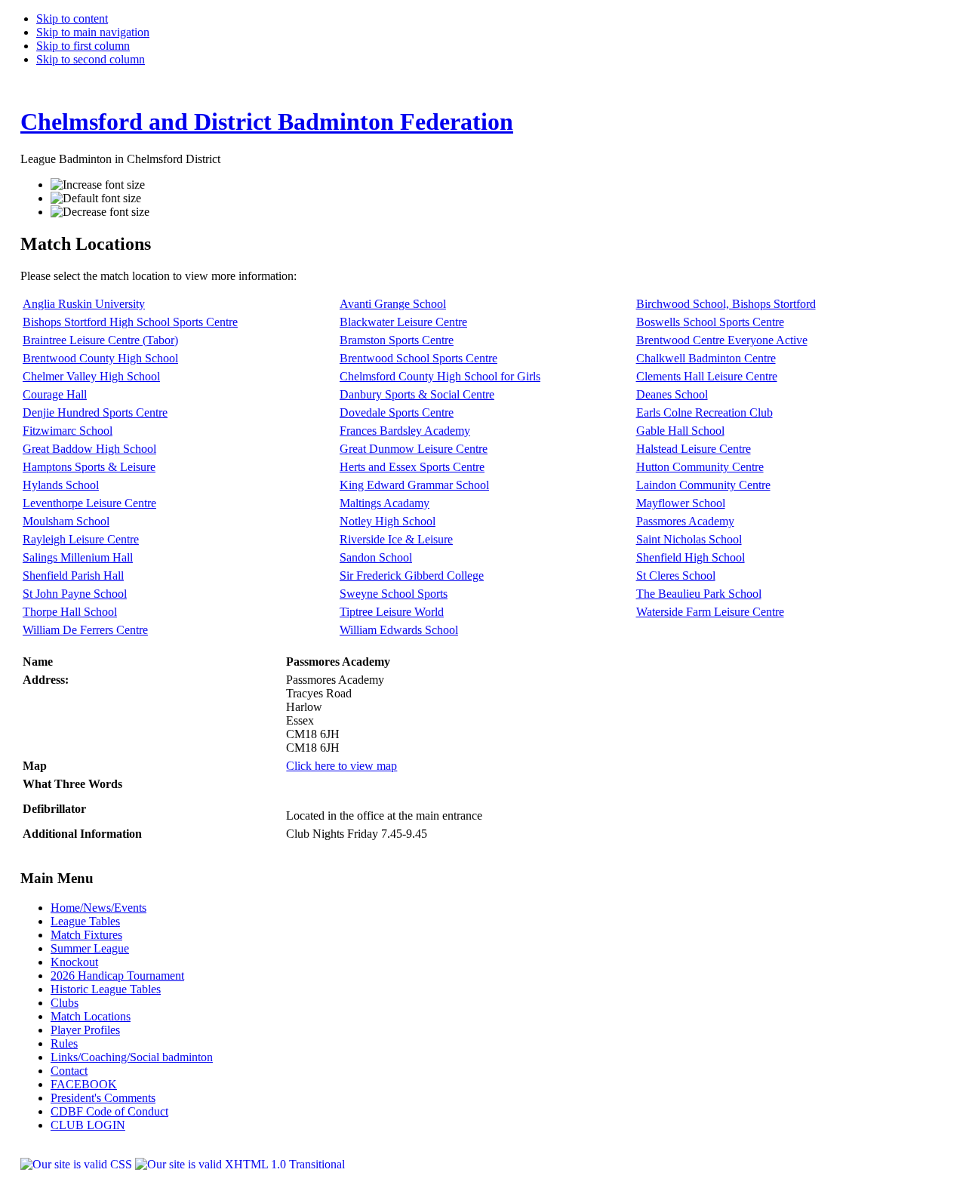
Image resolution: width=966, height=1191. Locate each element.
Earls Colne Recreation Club (704, 412)
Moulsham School (66, 521)
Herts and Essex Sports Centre (412, 466)
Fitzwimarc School (67, 430)
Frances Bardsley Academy (405, 430)
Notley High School (387, 521)
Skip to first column (83, 45)
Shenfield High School (690, 557)
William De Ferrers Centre (85, 629)
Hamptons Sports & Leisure (89, 466)
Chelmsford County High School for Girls (440, 376)
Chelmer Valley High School (91, 376)
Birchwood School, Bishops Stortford (726, 303)
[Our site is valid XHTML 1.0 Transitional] (240, 1164)
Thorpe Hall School (70, 611)
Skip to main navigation (92, 32)
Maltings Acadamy (384, 503)
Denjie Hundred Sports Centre (95, 412)
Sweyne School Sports (394, 593)
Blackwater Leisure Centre (403, 321)
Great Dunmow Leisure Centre (414, 448)
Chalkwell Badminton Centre (706, 358)
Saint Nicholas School (689, 539)
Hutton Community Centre (700, 466)
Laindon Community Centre (703, 485)
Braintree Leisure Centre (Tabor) (100, 340)
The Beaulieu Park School (698, 593)
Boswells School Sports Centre (710, 321)
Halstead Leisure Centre (693, 448)
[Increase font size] (98, 185)
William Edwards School (399, 629)
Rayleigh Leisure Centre (81, 539)
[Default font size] (96, 198)
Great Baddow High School (89, 448)
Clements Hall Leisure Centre (706, 376)
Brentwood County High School (100, 358)
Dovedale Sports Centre (397, 412)
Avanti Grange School (393, 303)
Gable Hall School (680, 430)
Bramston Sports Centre (397, 340)
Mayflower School (680, 503)
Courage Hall (55, 394)
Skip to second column (90, 59)
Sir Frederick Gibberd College (412, 575)
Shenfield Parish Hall (73, 575)
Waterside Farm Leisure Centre (710, 611)
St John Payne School (75, 593)
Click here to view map (341, 765)
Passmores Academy (685, 521)
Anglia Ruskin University (84, 303)
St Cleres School (675, 575)
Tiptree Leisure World (392, 611)
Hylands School (61, 485)
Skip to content (72, 18)
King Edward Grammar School (414, 485)
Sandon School (376, 557)
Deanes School (672, 394)
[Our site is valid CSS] (77, 1164)
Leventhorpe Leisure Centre (89, 503)
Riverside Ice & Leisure (396, 539)
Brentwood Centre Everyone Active (722, 340)
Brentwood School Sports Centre (418, 358)
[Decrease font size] (100, 212)
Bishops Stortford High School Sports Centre (130, 321)
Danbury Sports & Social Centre (417, 394)
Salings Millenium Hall (78, 557)
